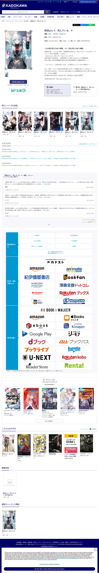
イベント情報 (76, 12)
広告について (36, 542)
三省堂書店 (74, 241)
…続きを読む (47, 184)
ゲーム (85, 17)
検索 (47, 12)
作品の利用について (21, 544)
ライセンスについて (47, 542)
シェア (84, 25)
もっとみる (48, 421)
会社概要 (19, 542)
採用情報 (29, 542)
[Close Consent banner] (95, 549)
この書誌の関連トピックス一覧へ (87, 144)
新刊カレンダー (65, 12)
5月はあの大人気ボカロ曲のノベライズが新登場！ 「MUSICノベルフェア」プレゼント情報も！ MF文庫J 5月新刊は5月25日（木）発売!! (39, 158)
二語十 (50, 34)
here (25, 554)
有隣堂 (74, 246)
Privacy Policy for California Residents (50, 564)
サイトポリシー (53, 544)
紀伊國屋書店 (74, 235)
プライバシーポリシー (41, 544)
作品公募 (75, 2)
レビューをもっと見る (88, 219)
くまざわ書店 (37, 241)
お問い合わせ (31, 544)
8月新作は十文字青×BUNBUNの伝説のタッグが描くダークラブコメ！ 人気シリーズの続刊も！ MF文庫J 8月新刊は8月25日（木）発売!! (38, 165)
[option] (10, 485)
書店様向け (56, 542)
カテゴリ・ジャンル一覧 (44, 2)
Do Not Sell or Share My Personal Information (70, 544)
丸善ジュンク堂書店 (37, 246)
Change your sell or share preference (47, 559)
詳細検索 (55, 12)
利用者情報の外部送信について (49, 546)
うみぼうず (62, 34)
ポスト (77, 25)
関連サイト (67, 2)
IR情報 (24, 542)
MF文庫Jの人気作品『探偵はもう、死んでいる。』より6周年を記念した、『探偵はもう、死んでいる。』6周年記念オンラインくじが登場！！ (39, 151)
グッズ (90, 17)
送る (92, 25)
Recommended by (85, 429)
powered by (84, 222)
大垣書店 (36, 235)
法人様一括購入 (65, 542)
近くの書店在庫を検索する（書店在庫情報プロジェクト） (55, 252)
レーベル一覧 (57, 2)
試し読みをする (19, 82)
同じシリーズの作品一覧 (89, 106)
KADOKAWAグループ (75, 542)
